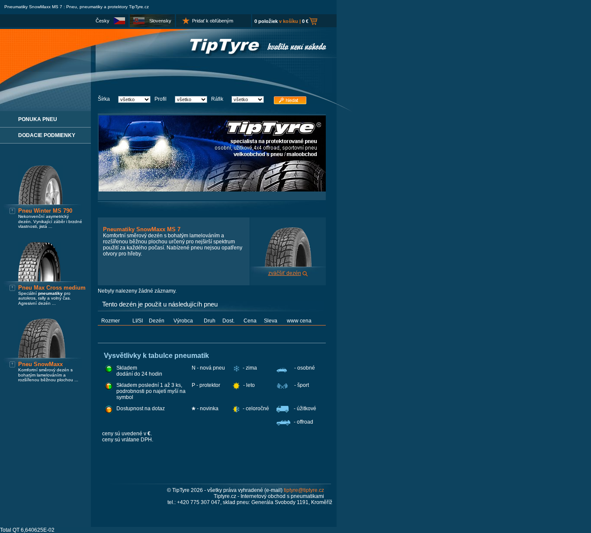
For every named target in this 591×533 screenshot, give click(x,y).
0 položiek (266, 21)
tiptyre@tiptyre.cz (304, 490)
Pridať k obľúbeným (212, 20)
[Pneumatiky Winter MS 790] (40, 203)
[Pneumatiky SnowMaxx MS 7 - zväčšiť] (305, 273)
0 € (305, 21)
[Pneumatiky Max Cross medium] (39, 280)
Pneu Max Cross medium (52, 287)
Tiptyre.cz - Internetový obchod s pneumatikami (269, 496)
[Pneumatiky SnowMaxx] (41, 356)
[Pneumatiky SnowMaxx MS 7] (288, 265)
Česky (102, 20)
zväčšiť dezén (284, 273)
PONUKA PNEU (37, 119)
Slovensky (160, 20)
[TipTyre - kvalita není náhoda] (168, 56)
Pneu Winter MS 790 (45, 210)
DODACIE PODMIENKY (46, 135)
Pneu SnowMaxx (40, 364)
